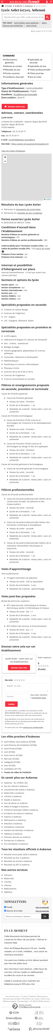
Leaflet (48, 199)
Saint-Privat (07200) (13, 748)
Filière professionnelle (40, 69)
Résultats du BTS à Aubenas (17, 864)
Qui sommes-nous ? (13, 996)
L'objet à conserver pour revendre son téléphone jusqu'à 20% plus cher (22, 982)
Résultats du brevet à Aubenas (18, 861)
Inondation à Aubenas (14, 827)
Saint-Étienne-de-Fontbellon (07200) (20, 745)
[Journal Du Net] (39, 1013)
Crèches (7, 882)
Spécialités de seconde (36, 61)
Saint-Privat (31, 25)
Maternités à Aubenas (14, 793)
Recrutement (42, 996)
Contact (25, 996)
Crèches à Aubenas (13, 796)
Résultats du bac (12, 69)
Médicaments (10, 888)
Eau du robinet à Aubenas (16, 786)
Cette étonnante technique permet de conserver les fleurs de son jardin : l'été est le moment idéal (25, 939)
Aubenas (29, 6)
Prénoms (8, 875)
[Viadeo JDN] (39, 1023)
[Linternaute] (13, 1018)
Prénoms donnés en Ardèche (17, 837)
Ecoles (9, 6)
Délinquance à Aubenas (15, 820)
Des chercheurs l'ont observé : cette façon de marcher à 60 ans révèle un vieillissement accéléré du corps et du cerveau (25, 972)
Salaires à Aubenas (12, 816)
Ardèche (18, 6)
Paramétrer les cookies (31, 999)
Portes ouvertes (12, 73)
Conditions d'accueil (14, 77)
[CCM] (13, 1013)
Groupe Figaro (23, 1001)
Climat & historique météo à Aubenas (21, 810)
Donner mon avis (19, 667)
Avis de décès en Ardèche (15, 803)
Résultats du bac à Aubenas (16, 858)
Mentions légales (10, 1001)
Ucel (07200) (9, 752)
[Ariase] (13, 1028)
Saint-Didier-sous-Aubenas (26, 22)
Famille (9, 907)
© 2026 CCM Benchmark (40, 1001)
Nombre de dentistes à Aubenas (19, 830)
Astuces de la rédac (14, 911)
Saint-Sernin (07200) (13, 755)
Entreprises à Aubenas (14, 840)
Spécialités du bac (38, 66)
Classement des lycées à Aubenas (19, 789)
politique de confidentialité (33, 727)
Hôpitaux (8, 892)
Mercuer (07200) (11, 758)
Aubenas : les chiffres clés (16, 783)
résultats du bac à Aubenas (29, 213)
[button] (5, 157)
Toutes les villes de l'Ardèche (17, 772)
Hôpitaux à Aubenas (13, 833)
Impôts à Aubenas (12, 800)
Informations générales (11, 61)
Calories (7, 885)
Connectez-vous (39, 697)
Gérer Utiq (45, 999)
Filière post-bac (37, 73)
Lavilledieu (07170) (12, 769)
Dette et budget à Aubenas (16, 806)
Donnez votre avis (16, 106)
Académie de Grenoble (25, 94)
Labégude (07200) (12, 762)
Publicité (33, 996)
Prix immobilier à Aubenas (16, 844)
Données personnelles (12, 999)
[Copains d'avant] (13, 1023)
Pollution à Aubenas (13, 823)
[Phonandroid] (39, 1029)
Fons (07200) (9, 765)
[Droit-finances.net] (39, 1018)
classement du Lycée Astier (28, 209)
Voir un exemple (42, 907)
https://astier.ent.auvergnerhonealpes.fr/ (30, 144)
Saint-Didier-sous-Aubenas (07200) (20, 741)
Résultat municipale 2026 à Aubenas (20, 854)
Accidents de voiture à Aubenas (18, 813)
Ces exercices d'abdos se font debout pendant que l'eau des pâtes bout (26, 962)
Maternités (9, 878)
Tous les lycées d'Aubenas (13, 151)
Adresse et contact (13, 66)
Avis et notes (35, 77)
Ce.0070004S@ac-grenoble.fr (22, 139)
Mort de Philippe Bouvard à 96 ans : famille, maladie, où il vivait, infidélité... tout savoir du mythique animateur (25, 951)
